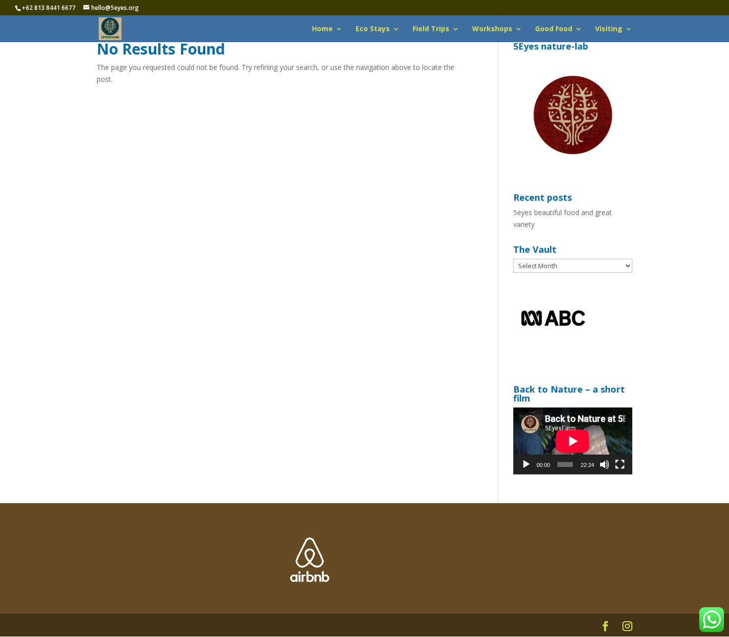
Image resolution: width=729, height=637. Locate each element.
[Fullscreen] (620, 464)
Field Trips (431, 29)
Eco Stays (373, 29)
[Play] (526, 464)
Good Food (553, 29)
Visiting (608, 29)
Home (322, 29)
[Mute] (604, 464)
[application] (572, 440)
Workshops (492, 29)
